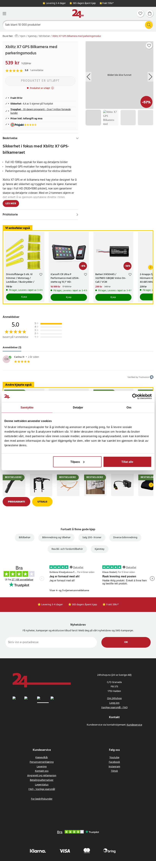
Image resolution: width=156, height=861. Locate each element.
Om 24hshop (114, 698)
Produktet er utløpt (40, 80)
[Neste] (150, 267)
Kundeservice (134, 725)
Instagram (114, 766)
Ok (126, 642)
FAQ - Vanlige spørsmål (42, 789)
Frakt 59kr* (108, 3)
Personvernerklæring (42, 762)
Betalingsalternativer (41, 780)
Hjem (22, 36)
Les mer (11, 203)
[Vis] (77, 214)
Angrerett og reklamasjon (41, 775)
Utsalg (42, 502)
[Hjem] (78, 13)
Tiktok (114, 771)
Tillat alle (127, 461)
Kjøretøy (32, 36)
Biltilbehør (44, 36)
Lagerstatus (42, 785)
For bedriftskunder (42, 799)
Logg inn (114, 703)
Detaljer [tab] (78, 407)
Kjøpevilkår (41, 757)
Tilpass (75, 461)
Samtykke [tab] (27, 407)
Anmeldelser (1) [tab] (12, 347)
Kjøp (24, 297)
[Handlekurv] (149, 13)
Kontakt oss (42, 771)
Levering (42, 766)
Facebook (114, 762)
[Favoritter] (140, 13)
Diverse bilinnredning (125, 537)
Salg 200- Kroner (91, 537)
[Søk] (149, 25)
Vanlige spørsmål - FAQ (114, 707)
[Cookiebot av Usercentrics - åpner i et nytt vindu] (135, 396)
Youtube (114, 757)
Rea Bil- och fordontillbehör (67, 549)
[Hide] (77, 138)
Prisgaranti (16, 502)
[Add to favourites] (149, 45)
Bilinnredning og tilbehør (56, 537)
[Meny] (4, 14)
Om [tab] (129, 407)
